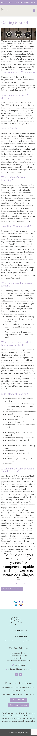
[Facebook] (16, 674)
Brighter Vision (23, 733)
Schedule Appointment (18, 705)
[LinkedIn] (20, 674)
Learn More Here (18, 700)
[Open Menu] (34, 10)
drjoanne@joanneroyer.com (12, 2)
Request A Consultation (12, 589)
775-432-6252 (30, 2)
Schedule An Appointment (18, 584)
